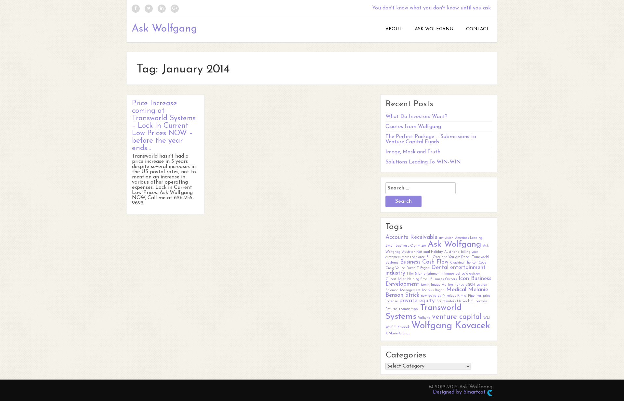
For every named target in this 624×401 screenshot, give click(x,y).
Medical (456, 289)
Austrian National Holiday (422, 252)
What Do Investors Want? (416, 116)
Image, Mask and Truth (412, 152)
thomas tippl (409, 309)
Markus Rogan (433, 290)
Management (410, 290)
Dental (439, 267)
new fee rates (431, 296)
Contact (477, 29)
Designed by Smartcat (460, 392)
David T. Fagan (418, 268)
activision (446, 238)
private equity (417, 301)
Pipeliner (474, 296)
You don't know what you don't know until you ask (431, 8)
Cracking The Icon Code (468, 263)
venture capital (457, 317)
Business (410, 262)
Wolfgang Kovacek (450, 325)
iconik (425, 285)
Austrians (451, 252)
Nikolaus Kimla (454, 296)
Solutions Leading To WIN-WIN (423, 162)
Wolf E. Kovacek (397, 327)
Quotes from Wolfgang (413, 126)
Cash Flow (435, 262)
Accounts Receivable (411, 237)
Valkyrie (424, 318)
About (393, 29)
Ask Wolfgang (164, 29)
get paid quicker (468, 274)
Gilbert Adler (395, 279)
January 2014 (465, 285)
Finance (448, 274)
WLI (486, 318)
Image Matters (442, 285)
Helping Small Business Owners (432, 279)
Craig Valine (395, 268)
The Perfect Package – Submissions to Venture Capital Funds (430, 139)
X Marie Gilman (397, 333)
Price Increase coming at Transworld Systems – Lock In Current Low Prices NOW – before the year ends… (164, 126)
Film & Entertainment (424, 274)
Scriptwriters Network (453, 301)
